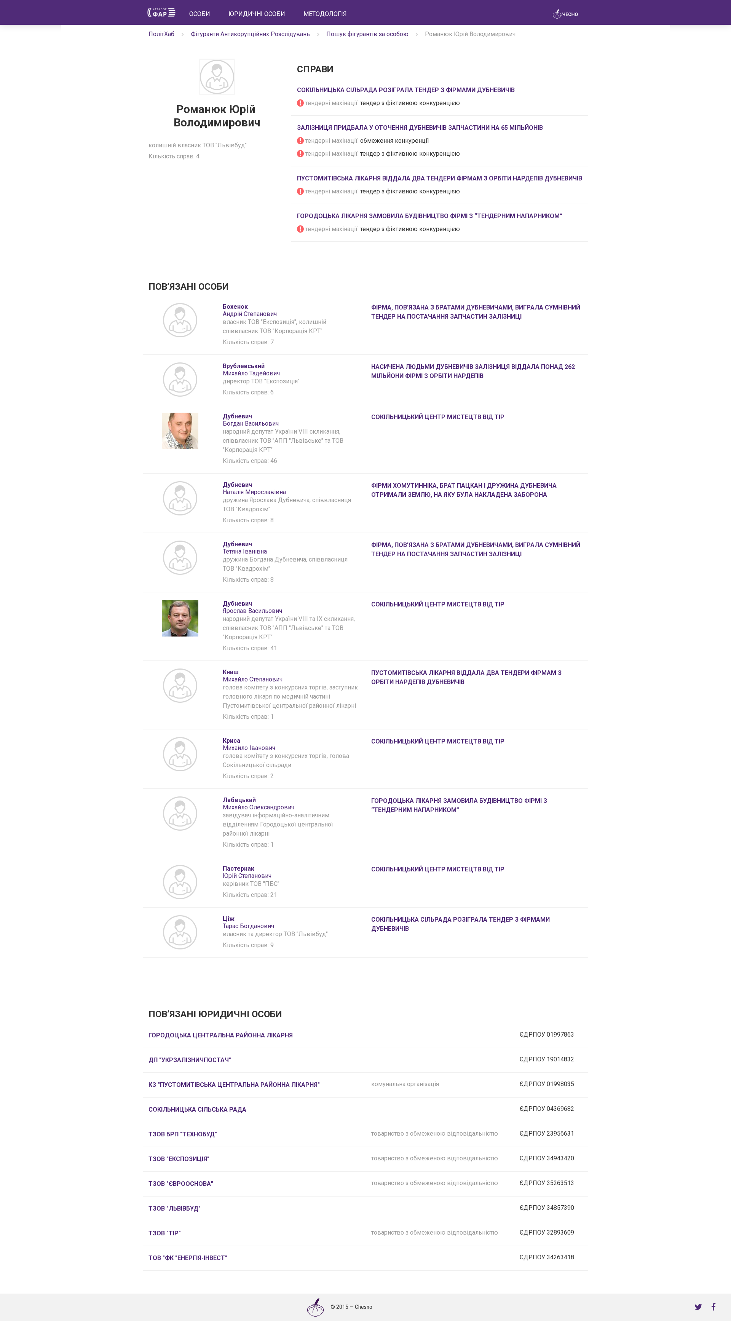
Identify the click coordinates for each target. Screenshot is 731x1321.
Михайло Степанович (253, 675)
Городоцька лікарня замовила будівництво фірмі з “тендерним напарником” (429, 216)
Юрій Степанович (247, 872)
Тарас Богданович (248, 922)
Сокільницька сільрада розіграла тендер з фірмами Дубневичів (406, 90)
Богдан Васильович (251, 420)
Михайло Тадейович (251, 369)
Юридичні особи (256, 14)
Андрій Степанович (250, 310)
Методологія (325, 14)
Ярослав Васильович (252, 607)
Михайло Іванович (249, 744)
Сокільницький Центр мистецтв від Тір (437, 417)
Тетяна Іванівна (245, 548)
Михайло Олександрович (258, 803)
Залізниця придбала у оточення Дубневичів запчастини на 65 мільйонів (420, 127)
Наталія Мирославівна (254, 488)
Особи (199, 14)
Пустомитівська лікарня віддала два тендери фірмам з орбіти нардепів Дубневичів (439, 178)
